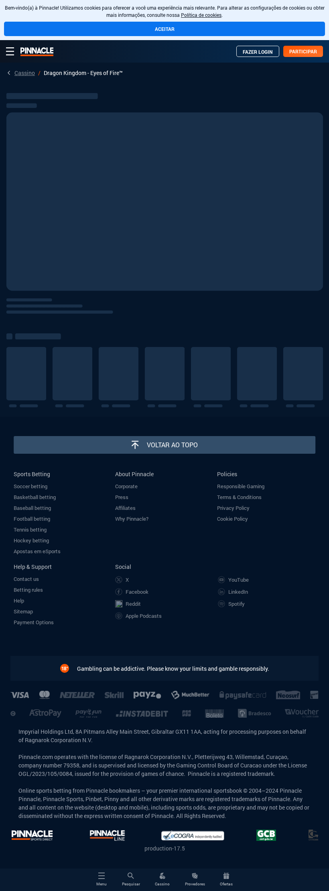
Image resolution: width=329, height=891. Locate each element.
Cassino (24, 73)
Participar (303, 51)
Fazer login (258, 52)
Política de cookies (201, 15)
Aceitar (165, 29)
